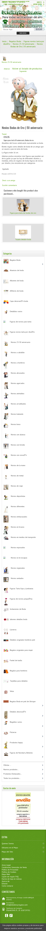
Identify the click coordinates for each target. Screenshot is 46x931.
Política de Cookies (9, 872)
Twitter (6, 915)
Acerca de (5, 881)
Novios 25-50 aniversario (23, 44)
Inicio (4, 41)
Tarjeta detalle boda (23, 239)
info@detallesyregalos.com (17, 905)
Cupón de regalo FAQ (10, 876)
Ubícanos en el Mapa (10, 847)
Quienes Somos (8, 843)
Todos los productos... (12, 778)
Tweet (4, 134)
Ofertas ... (7, 765)
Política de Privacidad (10, 870)
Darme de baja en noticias (12, 879)
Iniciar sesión (37, 4)
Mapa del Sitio (7, 852)
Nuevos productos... (11, 769)
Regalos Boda (15, 41)
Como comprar (7, 886)
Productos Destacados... (12, 774)
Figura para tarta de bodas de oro (23, 213)
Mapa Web (6, 874)
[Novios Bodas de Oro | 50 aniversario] (23, 124)
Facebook (11, 915)
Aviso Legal (6, 865)
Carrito (39, 2)
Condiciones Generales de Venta (14, 867)
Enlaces (5, 883)
